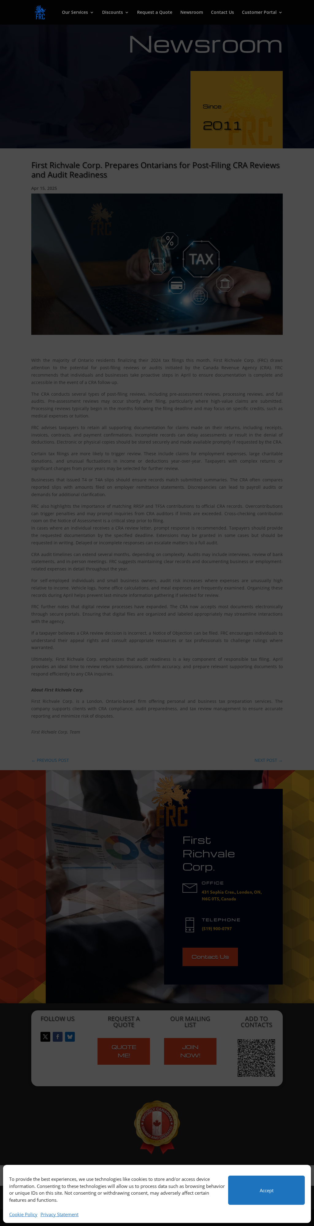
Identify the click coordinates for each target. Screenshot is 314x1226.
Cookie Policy (23, 1214)
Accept (267, 1190)
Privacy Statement (59, 1214)
